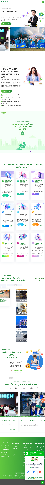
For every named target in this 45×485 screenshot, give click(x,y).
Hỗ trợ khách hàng (17, 450)
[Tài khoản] (40, 2)
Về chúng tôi (15, 446)
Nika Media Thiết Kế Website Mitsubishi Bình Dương (11, 340)
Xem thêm (13, 429)
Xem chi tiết (23, 302)
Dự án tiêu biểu (16, 452)
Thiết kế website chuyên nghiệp (20, 475)
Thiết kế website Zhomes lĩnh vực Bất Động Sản (11, 326)
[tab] (2, 285)
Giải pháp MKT (10, 476)
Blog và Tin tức (16, 454)
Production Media (18, 476)
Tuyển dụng (15, 448)
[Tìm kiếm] (39, 2)
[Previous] (2, 38)
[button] (37, 2)
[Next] (16, 285)
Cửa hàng (10, 475)
